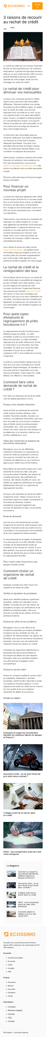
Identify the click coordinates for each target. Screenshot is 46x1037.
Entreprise (11, 992)
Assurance (12, 982)
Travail (10, 996)
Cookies (11, 1014)
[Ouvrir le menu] (28, 5)
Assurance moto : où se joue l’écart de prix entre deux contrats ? (21, 775)
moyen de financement (13, 250)
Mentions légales (15, 1010)
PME (9, 972)
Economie (11, 961)
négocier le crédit (33, 291)
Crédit (12, 27)
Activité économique (15, 958)
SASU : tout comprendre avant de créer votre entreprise (22, 853)
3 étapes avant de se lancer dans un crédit (19, 814)
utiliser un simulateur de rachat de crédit (20, 166)
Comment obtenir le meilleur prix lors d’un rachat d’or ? (27, 914)
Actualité (37, 5)
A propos (12, 1007)
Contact (11, 1021)
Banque (10, 986)
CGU (10, 1018)
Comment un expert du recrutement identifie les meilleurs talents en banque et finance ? (22, 735)
